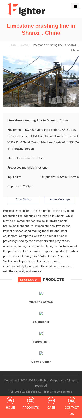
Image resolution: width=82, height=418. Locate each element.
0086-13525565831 (28, 391)
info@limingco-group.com (53, 394)
